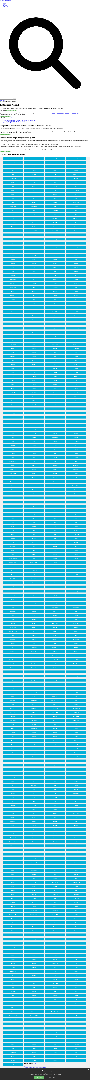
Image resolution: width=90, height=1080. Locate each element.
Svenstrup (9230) (55, 914)
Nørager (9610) (55, 647)
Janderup (13, 514)
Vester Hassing (34, 1011)
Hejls (13, 433)
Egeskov (76, 295)
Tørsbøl (33, 955)
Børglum (13, 251)
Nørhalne (76, 651)
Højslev (76, 457)
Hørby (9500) (13, 469)
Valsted (76, 987)
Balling (33, 214)
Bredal (76, 259)
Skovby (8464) (13, 837)
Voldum (55, 1052)
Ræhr (34, 740)
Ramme (12, 744)
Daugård (34, 283)
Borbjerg (55, 247)
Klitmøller (76, 542)
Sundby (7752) (34, 910)
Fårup (55, 315)
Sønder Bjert (33, 849)
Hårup (34, 421)
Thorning (34, 930)
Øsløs (13, 704)
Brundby (76, 271)
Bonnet (33, 247)
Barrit (13, 218)
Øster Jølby (13, 716)
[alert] (45, 1074)
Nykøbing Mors (34, 680)
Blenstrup (55, 238)
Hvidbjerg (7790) (76, 497)
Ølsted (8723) (34, 692)
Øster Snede (55, 716)
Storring (12, 898)
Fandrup (12, 311)
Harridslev (76, 417)
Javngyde (34, 514)
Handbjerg (13, 412)
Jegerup (76, 514)
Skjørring (13, 833)
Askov (76, 198)
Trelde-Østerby (55, 959)
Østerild (12, 724)
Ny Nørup (55, 675)
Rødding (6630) (34, 769)
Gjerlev (12, 368)
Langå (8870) (34, 570)
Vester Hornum (76, 1011)
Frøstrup (34, 348)
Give (55, 364)
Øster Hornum (55, 712)
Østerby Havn (76, 720)
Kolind (12, 554)
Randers (74, 113)
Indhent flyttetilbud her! (11, 110)
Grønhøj (34, 392)
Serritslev (76, 797)
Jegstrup (34, 518)
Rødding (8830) (76, 769)
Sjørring (55, 809)
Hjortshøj (34, 453)
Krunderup (55, 562)
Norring (55, 667)
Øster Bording (55, 708)
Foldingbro (55, 336)
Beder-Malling (55, 218)
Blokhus (76, 238)
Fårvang (76, 315)
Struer (55, 902)
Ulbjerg (12, 979)
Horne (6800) (76, 469)
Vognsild (55, 1048)
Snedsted (55, 841)
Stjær (76, 890)
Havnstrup (34, 429)
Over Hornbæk (34, 728)
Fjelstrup (13, 332)
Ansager (12, 190)
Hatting (12, 425)
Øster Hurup (76, 712)
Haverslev (55, 425)
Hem (13, 437)
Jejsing (55, 518)
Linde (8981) (76, 586)
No (12, 647)
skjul (11, 117)
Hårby (13, 417)
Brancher (5, 4)
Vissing (12, 1040)
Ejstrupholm (76, 299)
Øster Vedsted (13, 720)
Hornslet (55, 473)
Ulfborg (55, 979)
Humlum (13, 489)
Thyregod (76, 934)
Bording (76, 247)
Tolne (13, 951)
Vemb (34, 1007)
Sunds (76, 910)
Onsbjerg (76, 692)
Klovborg (55, 546)
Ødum (76, 684)
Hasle (55, 421)
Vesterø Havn (34, 1019)
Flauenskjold (76, 332)
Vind (76, 1028)
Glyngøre (55, 376)
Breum (34, 267)
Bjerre (13, 234)
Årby (34, 190)
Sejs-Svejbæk (76, 793)
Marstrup (13, 623)
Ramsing (34, 744)
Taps (13, 922)
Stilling (55, 890)
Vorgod (33, 1056)
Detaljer (59, 1074)
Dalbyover (76, 279)
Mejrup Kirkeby (13, 627)
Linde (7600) (55, 586)
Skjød (76, 829)
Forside (4, 3)
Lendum (12, 582)
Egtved (33, 299)
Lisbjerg (76, 591)
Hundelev (55, 489)
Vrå (55, 1056)
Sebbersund (76, 789)
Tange (34, 918)
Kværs (13, 566)
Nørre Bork (34, 655)
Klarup (55, 538)
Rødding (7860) (55, 769)
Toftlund (76, 947)
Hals (55, 404)
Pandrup (76, 732)
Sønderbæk (76, 862)
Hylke (34, 506)
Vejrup (55, 1003)
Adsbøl (33, 166)
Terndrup (55, 926)
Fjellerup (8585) (13, 328)
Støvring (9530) (13, 902)
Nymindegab (55, 680)
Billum (76, 222)
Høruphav (55, 477)
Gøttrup (33, 380)
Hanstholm (55, 412)
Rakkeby (76, 740)
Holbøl (34, 461)
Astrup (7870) (76, 202)
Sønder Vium (55, 862)
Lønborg (34, 603)
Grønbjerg (76, 388)
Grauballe (34, 384)
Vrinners (55, 1060)
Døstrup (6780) (76, 283)
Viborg (76, 1019)
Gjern (34, 368)
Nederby (12, 643)
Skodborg (34, 833)
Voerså (13, 1048)
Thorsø (33, 934)
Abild (76, 162)
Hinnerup (34, 445)
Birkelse (76, 226)
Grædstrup (55, 380)
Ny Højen (34, 675)
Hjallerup (76, 445)
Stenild (12, 886)
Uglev (55, 975)
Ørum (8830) (12, 700)
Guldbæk (13, 400)
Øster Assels (12, 708)
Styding (55, 906)
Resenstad (76, 760)
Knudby (12, 550)
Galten (76, 352)
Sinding (76, 805)
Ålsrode (76, 182)
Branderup (55, 259)
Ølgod (55, 688)
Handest (34, 412)
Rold (76, 773)
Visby (76, 1036)
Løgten (76, 595)
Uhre (76, 975)
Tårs (76, 922)
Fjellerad (76, 323)
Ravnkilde (34, 752)
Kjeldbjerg (13, 538)
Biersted (55, 222)
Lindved (34, 591)
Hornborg (55, 469)
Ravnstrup (13, 756)
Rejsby (12, 760)
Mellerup (34, 627)
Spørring (76, 874)
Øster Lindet (33, 716)
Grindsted (55, 388)
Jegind (13, 518)
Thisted (12, 930)
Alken (55, 178)
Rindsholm (34, 765)
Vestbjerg (13, 1011)
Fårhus (34, 311)
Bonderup (76, 243)
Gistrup (33, 364)
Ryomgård (76, 781)
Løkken (76, 599)
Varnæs (12, 995)
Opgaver (5, 5)
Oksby (34, 688)
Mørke (13, 635)
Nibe (34, 643)
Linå (13, 586)
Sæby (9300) (33, 785)
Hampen (76, 408)
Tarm (34, 922)
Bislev (13, 230)
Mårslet (76, 619)
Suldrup (76, 906)
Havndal (76, 425)
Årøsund (55, 194)
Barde (76, 214)
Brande (33, 259)
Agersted (76, 170)
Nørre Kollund (34, 659)
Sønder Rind (12, 858)
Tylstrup (76, 967)
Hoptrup (55, 465)
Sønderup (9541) (76, 866)
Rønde (34, 777)
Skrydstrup (76, 837)
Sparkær (12, 874)
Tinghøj (55, 938)
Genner (55, 360)
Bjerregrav (34, 234)
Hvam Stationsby (34, 497)
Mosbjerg (34, 635)
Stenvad (55, 886)
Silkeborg (76, 801)
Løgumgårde (12, 599)
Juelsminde (34, 526)
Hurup (55, 493)
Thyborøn (55, 934)
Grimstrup (34, 388)
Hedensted (55, 429)
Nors (76, 667)
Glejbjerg (55, 372)
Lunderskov (34, 611)
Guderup (13, 396)
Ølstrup (55, 692)
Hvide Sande (33, 502)
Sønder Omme (34, 854)
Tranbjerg (76, 955)
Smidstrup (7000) (12, 841)
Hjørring (13, 453)
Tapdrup (76, 918)
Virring (33, 1036)
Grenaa (12, 388)
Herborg (76, 437)
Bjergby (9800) (55, 230)
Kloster (33, 546)
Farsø (13, 315)
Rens (34, 760)
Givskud (76, 364)
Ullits (13, 983)
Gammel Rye (12, 356)
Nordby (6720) (13, 651)
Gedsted (12, 360)
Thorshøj (76, 930)
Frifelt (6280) (55, 344)
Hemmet (34, 437)
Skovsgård (55, 837)
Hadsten (12, 404)
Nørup (34, 671)
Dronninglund (55, 287)
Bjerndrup (76, 230)
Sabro (13, 785)
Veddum (55, 995)
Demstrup (55, 283)
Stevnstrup (34, 890)
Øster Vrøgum (34, 720)
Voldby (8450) (13, 1052)
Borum (76, 251)
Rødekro (12, 773)
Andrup (55, 186)
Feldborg (55, 319)
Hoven (55, 485)
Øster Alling (76, 704)
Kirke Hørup (76, 534)
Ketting (12, 534)
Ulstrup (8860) (55, 983)
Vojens (76, 1048)
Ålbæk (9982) (13, 178)
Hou (34, 481)
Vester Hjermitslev (55, 1011)
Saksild (76, 785)
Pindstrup (34, 736)
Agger (13, 174)
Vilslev (12, 1028)
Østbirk (33, 704)
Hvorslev (13, 506)
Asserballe (55, 202)
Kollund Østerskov (13, 558)
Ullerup (76, 979)
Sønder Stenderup (76, 858)
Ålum (13, 186)
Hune (34, 493)
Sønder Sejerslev (55, 858)
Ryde (55, 781)
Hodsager (76, 453)
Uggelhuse (76, 971)
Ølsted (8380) (13, 692)
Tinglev (76, 938)
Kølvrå (34, 558)
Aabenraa (13, 158)
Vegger (12, 999)
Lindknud (13, 591)
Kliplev (55, 542)
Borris (55, 251)
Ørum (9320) (34, 700)
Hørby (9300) (76, 465)
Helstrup (76, 433)
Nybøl (13, 680)
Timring (34, 938)
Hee (76, 429)
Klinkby (34, 542)
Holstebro (13, 465)
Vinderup (55, 1032)
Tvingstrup (34, 967)
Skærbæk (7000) (12, 817)
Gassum (76, 356)
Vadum (12, 987)
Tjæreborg (76, 943)
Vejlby (55, 999)
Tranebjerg (13, 959)
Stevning (13, 890)
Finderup (55, 323)
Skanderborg (12, 821)
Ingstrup (55, 510)
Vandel (55, 991)
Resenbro (55, 760)
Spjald (55, 874)
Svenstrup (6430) (12, 914)
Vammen (34, 991)
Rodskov (55, 773)
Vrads (76, 1056)
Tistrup (55, 943)
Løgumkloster (34, 599)
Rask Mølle (76, 748)
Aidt (55, 174)
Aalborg (53, 113)
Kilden (55, 534)
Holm (76, 461)
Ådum (55, 166)
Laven (55, 574)
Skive (34, 829)
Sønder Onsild (55, 854)
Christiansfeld (55, 279)
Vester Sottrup (55, 1015)
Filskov (33, 323)
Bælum (76, 210)
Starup (76, 878)
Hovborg (13, 485)
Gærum (55, 352)
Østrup (55, 724)
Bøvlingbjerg (12, 255)
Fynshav (12, 352)
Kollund (76, 554)
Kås (55, 530)
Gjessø (13, 372)
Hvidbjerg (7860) (12, 502)
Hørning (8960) (34, 473)
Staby (13, 878)
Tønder (33, 951)
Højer (34, 457)
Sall (13, 789)
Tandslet (12, 918)
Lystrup (76, 615)
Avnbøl (12, 210)
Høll (55, 461)
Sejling (55, 793)
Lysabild (55, 615)
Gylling (55, 400)
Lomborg (13, 603)
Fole (76, 336)
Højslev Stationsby (13, 461)
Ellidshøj (34, 303)
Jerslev (55, 522)
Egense (33, 295)
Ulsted (34, 983)
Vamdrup (13, 991)
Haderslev (76, 400)
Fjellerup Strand (34, 328)
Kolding (76, 550)
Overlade (13, 732)
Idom (76, 506)
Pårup (13, 736)
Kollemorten (55, 554)
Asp (13, 202)
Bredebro (13, 263)
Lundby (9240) (55, 607)
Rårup (55, 748)
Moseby (55, 635)
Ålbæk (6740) (76, 174)
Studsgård (13, 906)
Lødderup (13, 595)
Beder (34, 218)
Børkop (33, 251)
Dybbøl (12, 291)
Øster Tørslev (76, 716)
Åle (34, 178)
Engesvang (13, 307)
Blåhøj (76, 234)
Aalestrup (76, 158)
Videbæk (13, 1023)
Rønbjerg (13, 777)
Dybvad (33, 291)
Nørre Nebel (76, 659)
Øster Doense (12, 712)
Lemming (55, 578)
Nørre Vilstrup (55, 663)
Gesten (76, 360)
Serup (13, 801)
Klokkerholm (12, 546)
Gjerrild (55, 368)
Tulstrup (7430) (55, 963)
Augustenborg (34, 206)
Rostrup (12, 781)
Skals (76, 817)
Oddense (76, 680)
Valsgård (55, 987)
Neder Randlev (76, 639)
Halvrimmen (76, 404)
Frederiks (76, 340)
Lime (76, 582)
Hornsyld (76, 473)
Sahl (55, 785)
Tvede (76, 963)
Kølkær (33, 554)
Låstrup (12, 574)
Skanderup (34, 821)
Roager (12, 769)
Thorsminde (12, 934)
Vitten (34, 1040)
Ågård (13, 170)
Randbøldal (76, 744)
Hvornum (76, 502)
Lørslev (76, 603)
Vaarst (76, 983)
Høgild (12, 457)
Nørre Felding (55, 655)
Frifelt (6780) (76, 344)
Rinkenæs (76, 765)
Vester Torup (76, 1015)
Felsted (76, 319)
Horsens (67, 113)
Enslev (34, 307)
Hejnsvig (34, 433)
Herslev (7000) (76, 441)
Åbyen (13, 166)
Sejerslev (13, 793)
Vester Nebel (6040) (13, 1015)
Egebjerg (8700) (13, 295)
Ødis (34, 684)
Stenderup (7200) (55, 882)
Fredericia (55, 340)
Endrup (76, 303)
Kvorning (76, 566)
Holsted (33, 465)
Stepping (76, 886)
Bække (34, 210)
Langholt (55, 570)
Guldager (76, 396)
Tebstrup (34, 926)
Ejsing (55, 299)
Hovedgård (34, 485)
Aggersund (34, 174)
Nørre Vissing (76, 663)
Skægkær (55, 813)
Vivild (76, 1040)
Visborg (55, 1036)
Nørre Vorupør (13, 667)
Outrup (12, 728)
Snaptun (34, 841)
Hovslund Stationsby (76, 485)
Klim (13, 542)
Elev (13, 303)
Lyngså (33, 615)
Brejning (76, 263)
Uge (34, 971)
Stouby (55, 898)
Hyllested (55, 506)
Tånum (55, 918)
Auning (76, 206)
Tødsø (34, 947)
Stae (34, 878)
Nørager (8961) (34, 647)
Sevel (34, 801)
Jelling (76, 518)
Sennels (55, 797)
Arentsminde (76, 190)
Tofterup (55, 947)
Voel (55, 1044)
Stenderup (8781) (76, 882)
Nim (55, 643)
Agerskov (55, 170)
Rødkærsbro (34, 773)
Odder (13, 684)
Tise (34, 943)
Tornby (55, 951)
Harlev (55, 417)
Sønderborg (12, 866)
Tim (13, 938)
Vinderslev (34, 1032)
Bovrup (55, 255)
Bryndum (34, 275)
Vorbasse (13, 1056)
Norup (55, 671)
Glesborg (76, 372)
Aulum (55, 206)
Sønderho (34, 866)
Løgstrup (55, 595)
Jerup (76, 522)
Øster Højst (34, 712)
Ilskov (34, 510)
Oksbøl (12, 688)
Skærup (33, 817)
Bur (76, 275)
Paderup (55, 732)
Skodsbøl (55, 833)
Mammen (34, 619)
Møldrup (55, 631)
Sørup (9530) (34, 870)
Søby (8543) (12, 845)
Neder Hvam (55, 639)
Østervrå (34, 724)
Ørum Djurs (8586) (55, 700)
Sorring (12, 870)
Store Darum (76, 894)
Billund (12, 226)
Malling (12, 619)
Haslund (76, 421)
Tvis (55, 967)
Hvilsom (55, 502)
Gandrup (34, 356)
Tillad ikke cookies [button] (50, 1077)
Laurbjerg (34, 574)
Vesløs (55, 1007)
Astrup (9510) (13, 206)
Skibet (13, 829)
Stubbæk (76, 902)
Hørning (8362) (13, 473)
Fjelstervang (76, 328)
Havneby (13, 429)
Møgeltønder (76, 627)
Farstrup (34, 315)
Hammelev (34, 408)
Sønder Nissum (13, 854)
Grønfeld (13, 392)
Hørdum (34, 469)
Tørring (12, 955)
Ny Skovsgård (76, 675)
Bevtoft (33, 222)
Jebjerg (55, 514)
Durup (76, 287)
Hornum (12, 477)
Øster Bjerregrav (34, 708)
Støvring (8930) (76, 898)
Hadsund (34, 404)
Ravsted (33, 756)
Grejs (76, 384)
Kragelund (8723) (33, 562)
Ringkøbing (55, 765)
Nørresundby (33, 667)
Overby (76, 728)
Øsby (76, 700)
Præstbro (13, 740)
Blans (13, 238)
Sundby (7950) (55, 910)
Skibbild (76, 825)
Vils (76, 1023)
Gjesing (76, 368)
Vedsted (76, 995)
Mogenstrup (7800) (13, 631)
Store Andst (34, 894)
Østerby (55, 720)
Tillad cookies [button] (39, 1077)
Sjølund (33, 809)
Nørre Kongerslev (55, 659)
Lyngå (13, 615)
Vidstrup (34, 1023)
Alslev (55, 182)
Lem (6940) (76, 574)
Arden (55, 190)
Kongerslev (55, 558)
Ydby (76, 1060)
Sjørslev (76, 809)
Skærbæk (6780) (76, 813)
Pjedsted (55, 736)
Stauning (13, 882)
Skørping (76, 833)
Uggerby (13, 975)
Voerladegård (76, 1044)
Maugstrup (34, 623)
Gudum (33, 396)
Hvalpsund (76, 493)
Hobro (55, 453)
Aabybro (34, 158)
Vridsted (34, 1060)
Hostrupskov (12, 481)
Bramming (13, 259)
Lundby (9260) (76, 607)
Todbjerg (13, 947)
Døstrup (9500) (13, 287)
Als (34, 182)
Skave (76, 821)
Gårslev (55, 356)
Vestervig (55, 1019)
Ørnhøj (33, 696)
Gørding (12, 380)
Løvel (13, 607)
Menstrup (55, 627)
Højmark (55, 457)
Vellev (76, 1003)
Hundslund (13, 493)
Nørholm (13, 655)
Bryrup (55, 275)
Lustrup (55, 611)
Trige (76, 959)
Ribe (13, 765)
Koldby (55, 550)
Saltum (55, 789)
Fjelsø (55, 328)
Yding (13, 1064)
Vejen (34, 999)
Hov (76, 481)
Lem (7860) (12, 578)
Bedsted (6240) (76, 218)
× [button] (88, 1069)
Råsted (13, 752)
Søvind (76, 870)
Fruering (55, 348)
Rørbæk (55, 777)
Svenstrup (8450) (33, 914)
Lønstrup (55, 603)
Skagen (55, 817)
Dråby (34, 287)
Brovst (55, 271)
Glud (13, 376)
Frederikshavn (13, 344)
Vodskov (12, 1044)
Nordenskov (55, 651)
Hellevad (55, 433)
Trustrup (34, 963)
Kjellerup (34, 538)
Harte (13, 421)
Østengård (55, 704)
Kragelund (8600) (12, 562)
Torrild (76, 951)
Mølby (34, 631)
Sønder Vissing (34, 862)
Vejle (78, 113)
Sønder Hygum (76, 849)
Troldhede (13, 963)
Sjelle (13, 809)
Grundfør (76, 392)
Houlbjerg (55, 481)
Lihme (55, 582)
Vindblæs (13, 1032)
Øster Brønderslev (76, 708)
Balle (13, 214)
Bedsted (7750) (13, 222)
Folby (34, 336)
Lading (12, 570)
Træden (55, 955)
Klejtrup (76, 538)
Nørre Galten (76, 655)
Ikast (13, 510)
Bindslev (34, 226)
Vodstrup (34, 1044)
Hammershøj (55, 408)
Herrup (33, 441)
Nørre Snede (33, 663)
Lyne (76, 611)
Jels (13, 522)
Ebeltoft (55, 291)
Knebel (76, 546)
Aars (55, 162)
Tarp (55, 922)
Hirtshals (55, 445)
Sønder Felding (55, 849)
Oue (76, 724)
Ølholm (76, 688)
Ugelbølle (55, 971)
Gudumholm (55, 396)
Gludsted (34, 376)
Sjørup (12, 813)
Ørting (76, 696)
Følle (13, 340)
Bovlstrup (34, 255)
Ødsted (55, 684)
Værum (33, 987)
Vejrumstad (34, 1003)
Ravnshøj (76, 752)
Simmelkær (34, 805)
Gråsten (12, 384)
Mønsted (76, 631)
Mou (76, 635)
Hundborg (34, 489)
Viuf (55, 1040)
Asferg (55, 198)
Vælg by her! (3, 110)
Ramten (55, 744)
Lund (34, 607)
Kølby (34, 550)
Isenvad (76, 510)
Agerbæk (34, 170)
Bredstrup (55, 263)
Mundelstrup (12, 639)
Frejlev (33, 344)
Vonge (76, 1052)
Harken (33, 417)
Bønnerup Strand (12, 247)
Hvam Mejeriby (13, 497)
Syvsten (76, 914)
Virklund (13, 1036)
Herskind (55, 441)
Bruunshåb (13, 275)
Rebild (55, 756)
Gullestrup (34, 400)
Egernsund (55, 295)
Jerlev (34, 522)
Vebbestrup (34, 995)
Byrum (34, 279)
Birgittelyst (55, 226)
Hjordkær (76, 449)
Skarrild (55, 821)
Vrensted (13, 1060)
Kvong (55, 566)
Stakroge (55, 878)
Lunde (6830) (13, 611)
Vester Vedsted (13, 1019)
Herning (12, 441)
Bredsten (34, 263)
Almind (12, 182)
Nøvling (76, 671)
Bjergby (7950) (34, 230)
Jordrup (12, 526)
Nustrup (12, 675)
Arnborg (12, 194)
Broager (55, 267)
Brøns (13, 271)
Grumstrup (55, 392)
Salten (34, 789)
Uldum (34, 979)
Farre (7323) (55, 311)
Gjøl (34, 372)
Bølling (55, 243)
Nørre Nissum (13, 663)
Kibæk (34, 534)
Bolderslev (34, 243)
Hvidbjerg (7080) (55, 497)
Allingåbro (76, 178)
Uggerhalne (34, 975)
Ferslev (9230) (13, 323)
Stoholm (12, 894)
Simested (13, 805)
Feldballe (34, 319)
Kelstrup (76, 530)
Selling (33, 797)
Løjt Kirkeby (55, 599)
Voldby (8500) (34, 1052)
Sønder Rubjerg (34, 858)
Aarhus (58, 113)
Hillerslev (13, 445)
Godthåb (76, 376)
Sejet (34, 793)
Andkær (34, 186)
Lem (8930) (34, 578)
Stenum (33, 886)
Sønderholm (55, 866)
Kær (55, 526)
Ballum (55, 214)
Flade (55, 332)
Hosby (76, 477)
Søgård (55, 845)
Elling (55, 303)
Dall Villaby (12, 283)
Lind (34, 586)
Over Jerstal (55, 728)
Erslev (55, 307)
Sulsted (12, 910)
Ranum (33, 748)
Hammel (12, 408)
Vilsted (34, 1028)
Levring (34, 582)
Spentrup (34, 874)
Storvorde (34, 898)
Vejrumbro (13, 1003)
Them (76, 926)
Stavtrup (34, 882)
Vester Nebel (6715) (34, 1015)
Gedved (33, 360)
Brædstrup (76, 255)
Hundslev (76, 489)
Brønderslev (76, 267)
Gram (76, 380)
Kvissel (33, 566)
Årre (76, 194)
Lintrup (55, 591)
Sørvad (55, 870)
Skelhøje (34, 825)
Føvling (33, 340)
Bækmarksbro (55, 210)
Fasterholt (13, 319)
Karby (13, 530)
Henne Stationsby (55, 437)
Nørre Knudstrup (12, 659)
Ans (76, 186)
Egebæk (76, 291)
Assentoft (34, 202)
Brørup (33, 271)
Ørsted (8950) (55, 696)
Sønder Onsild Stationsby (76, 854)
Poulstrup (76, 736)
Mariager (55, 619)
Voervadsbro (33, 1048)
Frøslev (12, 348)
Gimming (13, 364)
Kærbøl (76, 526)
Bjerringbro (55, 234)
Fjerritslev (34, 332)
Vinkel (76, 1032)
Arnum (33, 194)
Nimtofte (76, 643)
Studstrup (34, 906)
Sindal (55, 805)
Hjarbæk (12, 449)
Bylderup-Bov (13, 279)
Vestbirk (76, 1007)
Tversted (13, 967)
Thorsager (55, 930)
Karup (34, 530)
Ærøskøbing (76, 166)
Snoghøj (76, 841)
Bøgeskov (13, 243)
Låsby (76, 570)
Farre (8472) (76, 311)
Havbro (33, 425)
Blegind (33, 238)
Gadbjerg (34, 352)
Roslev (76, 777)
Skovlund (34, 837)
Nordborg (76, 647)
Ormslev (12, 696)
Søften (34, 845)
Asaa (34, 198)
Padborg (34, 732)
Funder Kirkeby (76, 348)
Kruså (76, 562)
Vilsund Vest (55, 1028)
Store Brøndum (55, 894)
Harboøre (76, 412)
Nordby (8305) (34, 651)
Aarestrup (13, 162)
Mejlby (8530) (55, 623)
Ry (33, 781)
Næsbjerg (34, 639)
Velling (12, 1007)
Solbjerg (76, 845)
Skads (34, 813)
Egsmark (13, 299)
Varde (76, 991)
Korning (76, 558)
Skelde (12, 825)
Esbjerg (62, 113)
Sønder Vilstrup (13, 862)
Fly (13, 336)
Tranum (34, 959)
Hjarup (34, 449)
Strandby (34, 902)
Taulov (12, 926)
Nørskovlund (12, 671)
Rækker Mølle (55, 740)
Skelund (55, 825)
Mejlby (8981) (76, 623)
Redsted (76, 756)
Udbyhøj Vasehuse (12, 971)
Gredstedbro (55, 384)
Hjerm (55, 449)
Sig (55, 801)
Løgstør (33, 595)
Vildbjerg (55, 1023)
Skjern (55, 829)
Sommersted (12, 849)
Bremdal (12, 267)
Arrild (13, 198)
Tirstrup (12, 943)
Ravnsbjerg (55, 752)
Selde (13, 797)
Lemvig (76, 578)
